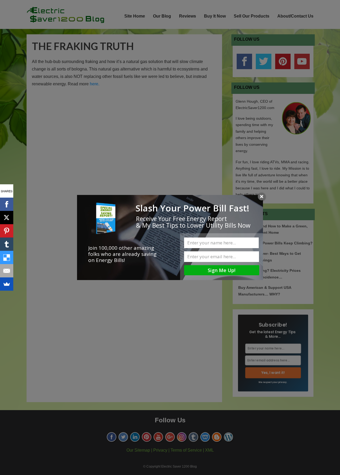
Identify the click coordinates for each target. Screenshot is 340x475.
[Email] (6, 270)
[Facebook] (6, 204)
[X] (6, 217)
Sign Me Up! (221, 270)
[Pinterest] (6, 231)
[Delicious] (6, 257)
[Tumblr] (6, 244)
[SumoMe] (6, 284)
